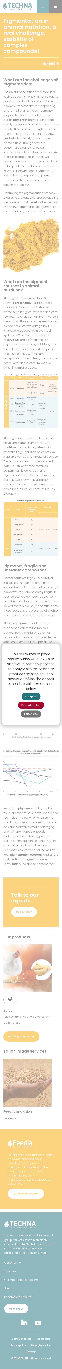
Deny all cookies (31, 705)
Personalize (31, 714)
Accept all (31, 696)
